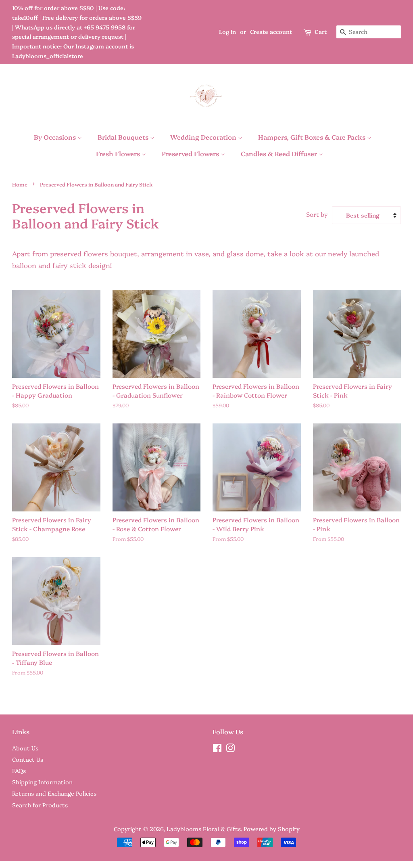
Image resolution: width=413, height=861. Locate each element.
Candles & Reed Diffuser (280, 153)
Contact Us (27, 759)
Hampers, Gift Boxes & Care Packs (312, 136)
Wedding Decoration (204, 136)
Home (19, 184)
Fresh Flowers (119, 153)
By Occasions (55, 136)
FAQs (19, 771)
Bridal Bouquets (124, 136)
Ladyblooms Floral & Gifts (203, 829)
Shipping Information (42, 782)
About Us (25, 748)
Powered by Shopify (272, 829)
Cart (321, 31)
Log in (227, 31)
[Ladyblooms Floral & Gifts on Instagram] (230, 749)
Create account (271, 31)
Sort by (317, 214)
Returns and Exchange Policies (54, 793)
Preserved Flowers (191, 153)
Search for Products (40, 805)
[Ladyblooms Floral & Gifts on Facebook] (217, 749)
